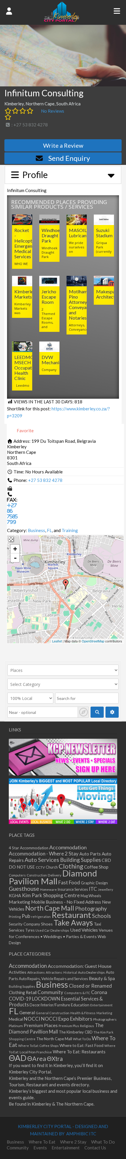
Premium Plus (69, 1026)
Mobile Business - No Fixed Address (66, 901)
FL (49, 530)
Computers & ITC (77, 993)
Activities (17, 972)
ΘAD (17, 1058)
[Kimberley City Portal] (61, 20)
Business (36, 530)
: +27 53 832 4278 (29, 124)
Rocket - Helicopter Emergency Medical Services (25, 243)
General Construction (52, 1013)
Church (52, 867)
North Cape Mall (49, 908)
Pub (26, 916)
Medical (16, 1019)
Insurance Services (73, 889)
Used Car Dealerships (52, 930)
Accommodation (68, 847)
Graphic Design (94, 883)
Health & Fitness (83, 1013)
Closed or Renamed (90, 986)
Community (50, 992)
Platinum (16, 1026)
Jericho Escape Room (49, 297)
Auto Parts (90, 853)
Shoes (47, 923)
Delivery (54, 875)
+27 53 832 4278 (45, 480)
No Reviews (52, 111)
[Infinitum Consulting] (66, 584)
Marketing (19, 901)
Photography (91, 908)
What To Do (82, 1039)
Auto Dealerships (91, 972)
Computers (17, 875)
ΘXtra (55, 1058)
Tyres (30, 930)
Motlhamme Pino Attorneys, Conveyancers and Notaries (83, 304)
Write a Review (63, 145)
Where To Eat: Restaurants (79, 1051)
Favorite (25, 430)
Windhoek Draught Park (52, 235)
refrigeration (41, 917)
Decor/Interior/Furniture (50, 1005)
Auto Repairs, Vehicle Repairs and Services (53, 978)
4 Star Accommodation (28, 848)
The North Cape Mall (54, 1038)
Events (40, 1147)
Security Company (24, 924)
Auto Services (42, 859)
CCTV (40, 867)
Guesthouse (24, 888)
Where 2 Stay (73, 1141)
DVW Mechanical (53, 359)
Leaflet (57, 641)
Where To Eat (42, 1141)
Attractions (36, 972)
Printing (15, 917)
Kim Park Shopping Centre (51, 895)
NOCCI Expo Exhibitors (66, 1019)
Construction (37, 875)
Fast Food (69, 882)
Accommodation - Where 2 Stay (44, 853)
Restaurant (71, 915)
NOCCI (32, 1019)
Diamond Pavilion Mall (53, 877)
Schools (101, 916)
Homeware (48, 889)
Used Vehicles (84, 930)
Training (70, 530)
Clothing (71, 866)
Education (80, 1004)
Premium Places (41, 1025)
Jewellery (105, 889)
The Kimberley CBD (76, 1032)
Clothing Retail (23, 992)
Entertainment (101, 1005)
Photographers (105, 1019)
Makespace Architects (108, 294)
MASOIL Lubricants (79, 232)
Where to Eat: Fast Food (81, 1045)
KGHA (15, 895)
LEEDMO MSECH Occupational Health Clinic (28, 367)
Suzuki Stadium (104, 232)
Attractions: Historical (61, 972)
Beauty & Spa (102, 978)
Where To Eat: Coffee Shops (38, 1046)
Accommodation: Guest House (79, 966)
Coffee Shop (96, 866)
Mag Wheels (91, 896)
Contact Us (95, 1147)
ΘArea (36, 1058)
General (27, 1012)
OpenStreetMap (93, 641)
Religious (87, 1026)
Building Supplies (80, 860)
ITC (93, 889)
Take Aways (73, 922)
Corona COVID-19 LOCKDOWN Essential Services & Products (58, 998)
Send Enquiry (69, 158)
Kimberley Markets (24, 294)
